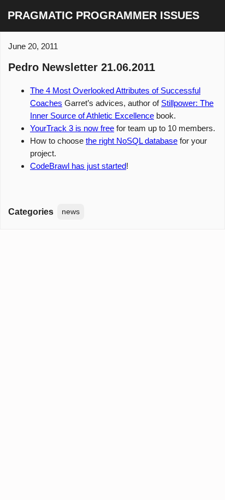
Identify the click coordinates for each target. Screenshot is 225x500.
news (71, 211)
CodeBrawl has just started (78, 165)
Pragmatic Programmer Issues (103, 15)
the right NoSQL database (131, 140)
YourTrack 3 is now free (72, 128)
